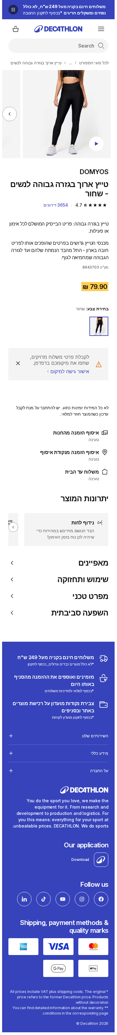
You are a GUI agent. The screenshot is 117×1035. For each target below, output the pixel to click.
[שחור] (96, 326)
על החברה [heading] (97, 770)
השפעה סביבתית (77, 612)
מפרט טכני (88, 596)
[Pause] (11, 9)
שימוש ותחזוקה (80, 579)
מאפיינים (91, 562)
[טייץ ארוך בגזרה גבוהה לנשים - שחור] (65, 114)
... (68, 62)
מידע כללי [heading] (97, 753)
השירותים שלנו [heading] (93, 735)
